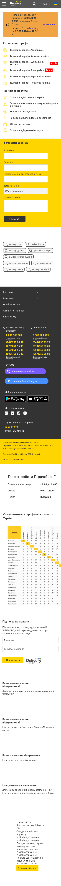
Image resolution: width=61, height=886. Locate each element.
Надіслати (14, 218)
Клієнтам (8, 292)
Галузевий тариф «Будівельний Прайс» (33, 63)
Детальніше (48, 24)
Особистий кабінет (13, 310)
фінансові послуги (42, 250)
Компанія (8, 298)
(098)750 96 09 (14, 353)
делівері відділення (18, 262)
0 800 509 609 (14, 335)
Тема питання (11, 185)
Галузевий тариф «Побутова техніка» (30, 82)
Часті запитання (12, 304)
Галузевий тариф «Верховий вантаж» (30, 76)
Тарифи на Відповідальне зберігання (30, 117)
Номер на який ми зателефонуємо (23, 173)
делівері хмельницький (20, 256)
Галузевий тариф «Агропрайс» (27, 49)
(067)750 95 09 (41, 353)
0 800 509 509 (41, 335)
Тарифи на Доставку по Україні (27, 97)
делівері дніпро (16, 250)
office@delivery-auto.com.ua (21, 449)
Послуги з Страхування (23, 111)
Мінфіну (33, 27)
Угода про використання (14, 460)
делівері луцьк (44, 262)
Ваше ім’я (9, 150)
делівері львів (37, 244)
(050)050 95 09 (14, 349)
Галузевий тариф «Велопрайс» (31, 70)
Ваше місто (10, 162)
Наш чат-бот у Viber (23, 371)
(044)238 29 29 (41, 342)
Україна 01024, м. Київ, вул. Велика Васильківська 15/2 (28, 445)
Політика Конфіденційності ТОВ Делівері (21, 454)
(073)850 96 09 (14, 346)
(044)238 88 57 (14, 342)
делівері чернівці (40, 269)
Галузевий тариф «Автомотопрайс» (29, 56)
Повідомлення (12, 197)
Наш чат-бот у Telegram (25, 381)
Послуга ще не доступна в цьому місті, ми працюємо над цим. (29, 846)
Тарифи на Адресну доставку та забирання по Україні (34, 104)
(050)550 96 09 (41, 349)
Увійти (46, 4)
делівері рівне (16, 269)
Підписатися (13, 660)
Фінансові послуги (20, 124)
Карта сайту (9, 316)
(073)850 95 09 (41, 346)
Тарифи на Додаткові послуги (26, 130)
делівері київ (15, 244)
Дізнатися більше (27, 868)
